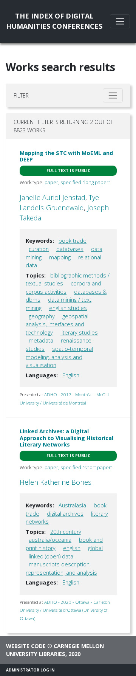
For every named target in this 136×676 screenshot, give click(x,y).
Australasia (72, 505)
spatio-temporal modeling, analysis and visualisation (59, 357)
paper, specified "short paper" (79, 467)
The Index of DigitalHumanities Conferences (54, 21)
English (70, 375)
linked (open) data (51, 556)
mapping (60, 257)
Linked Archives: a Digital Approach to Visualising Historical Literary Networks (66, 438)
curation (39, 249)
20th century (65, 531)
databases (69, 249)
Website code (26, 646)
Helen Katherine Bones (55, 482)
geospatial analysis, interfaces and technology (57, 324)
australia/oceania (50, 539)
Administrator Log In (30, 670)
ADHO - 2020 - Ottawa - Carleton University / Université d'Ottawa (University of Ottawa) (65, 610)
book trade (73, 240)
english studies (68, 308)
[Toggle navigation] (120, 21)
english (71, 548)
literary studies (79, 332)
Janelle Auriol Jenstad (52, 197)
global (95, 548)
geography (42, 316)
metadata (41, 340)
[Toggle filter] (113, 95)
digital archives (65, 513)
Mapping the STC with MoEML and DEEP (66, 156)
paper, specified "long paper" (77, 182)
